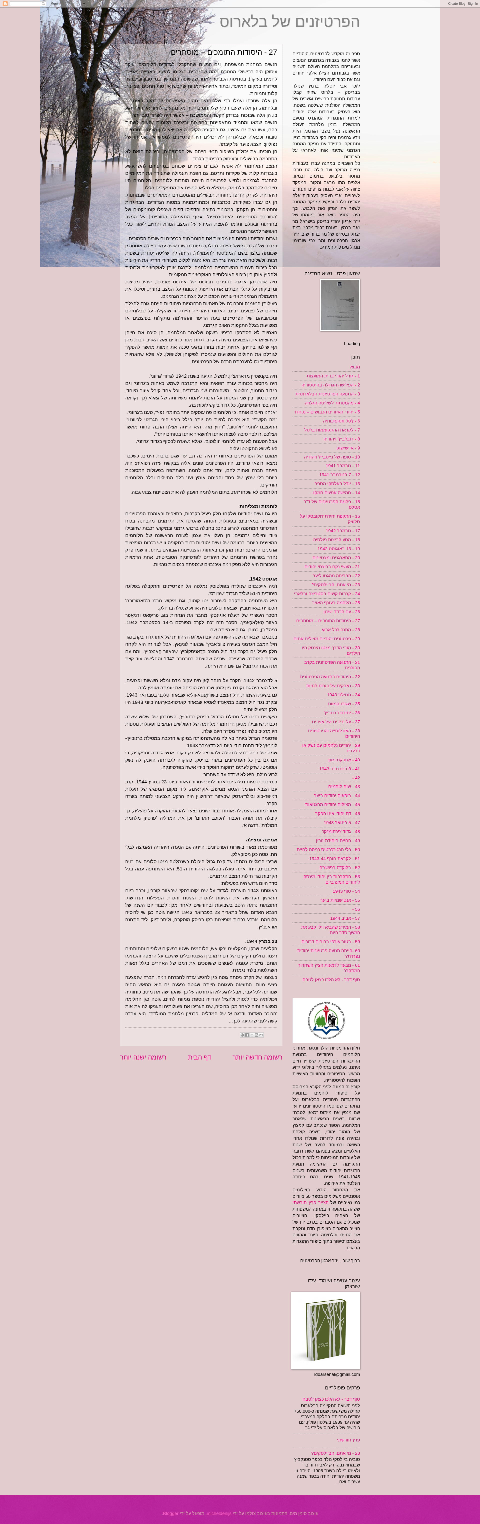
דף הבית (199, 1057)
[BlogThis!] (256, 1035)
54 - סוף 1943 (346, 891)
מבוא (355, 366)
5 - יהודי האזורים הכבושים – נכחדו (327, 411)
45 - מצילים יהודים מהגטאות (332, 804)
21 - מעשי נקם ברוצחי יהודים (332, 566)
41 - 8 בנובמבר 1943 (339, 768)
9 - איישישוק (348, 447)
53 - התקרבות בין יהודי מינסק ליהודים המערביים (332, 879)
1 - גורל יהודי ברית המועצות (333, 375)
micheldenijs (219, 1513)
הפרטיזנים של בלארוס (290, 21)
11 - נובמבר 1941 (343, 465)
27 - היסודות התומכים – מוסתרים (328, 620)
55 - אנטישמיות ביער (340, 900)
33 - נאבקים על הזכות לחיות (333, 685)
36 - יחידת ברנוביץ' (342, 712)
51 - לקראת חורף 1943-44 (334, 858)
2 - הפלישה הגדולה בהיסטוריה (331, 384)
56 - (356, 909)
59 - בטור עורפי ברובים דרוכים (331, 941)
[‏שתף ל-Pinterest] (242, 1035)
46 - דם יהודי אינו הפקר (337, 813)
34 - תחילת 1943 (343, 694)
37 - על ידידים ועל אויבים (336, 721)
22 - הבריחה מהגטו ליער (336, 575)
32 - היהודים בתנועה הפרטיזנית (330, 676)
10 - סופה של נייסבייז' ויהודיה (332, 456)
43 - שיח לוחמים (344, 786)
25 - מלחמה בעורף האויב (336, 602)
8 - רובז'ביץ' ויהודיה (342, 438)
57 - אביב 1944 (345, 918)
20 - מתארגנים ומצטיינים (336, 557)
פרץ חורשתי (348, 1439)
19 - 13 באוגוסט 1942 (339, 548)
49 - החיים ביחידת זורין (338, 840)
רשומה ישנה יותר (143, 1057)
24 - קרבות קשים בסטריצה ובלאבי (327, 593)
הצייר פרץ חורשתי (310, 1202)
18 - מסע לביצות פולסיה (336, 539)
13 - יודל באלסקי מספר (337, 483)
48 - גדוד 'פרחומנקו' (341, 831)
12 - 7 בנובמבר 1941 (339, 474)
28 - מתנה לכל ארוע (341, 629)
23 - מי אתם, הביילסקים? (335, 584)
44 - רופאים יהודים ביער (337, 795)
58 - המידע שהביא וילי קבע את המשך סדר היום (330, 929)
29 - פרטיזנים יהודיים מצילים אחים (327, 638)
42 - (356, 777)
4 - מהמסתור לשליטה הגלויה (332, 402)
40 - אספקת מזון (344, 759)
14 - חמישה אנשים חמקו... (335, 492)
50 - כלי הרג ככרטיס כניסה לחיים (328, 849)
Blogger (170, 1513)
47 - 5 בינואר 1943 (342, 822)
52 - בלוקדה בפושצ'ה (340, 867)
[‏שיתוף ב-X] (251, 1035)
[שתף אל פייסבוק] (247, 1035)
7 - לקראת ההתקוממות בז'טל (332, 429)
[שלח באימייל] (261, 1035)
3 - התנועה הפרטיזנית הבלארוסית (328, 393)
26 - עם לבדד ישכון (342, 611)
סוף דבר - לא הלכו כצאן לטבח (331, 979)
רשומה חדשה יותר (257, 1057)
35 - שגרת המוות (344, 703)
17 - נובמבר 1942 (343, 530)
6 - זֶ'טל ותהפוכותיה (341, 420)
